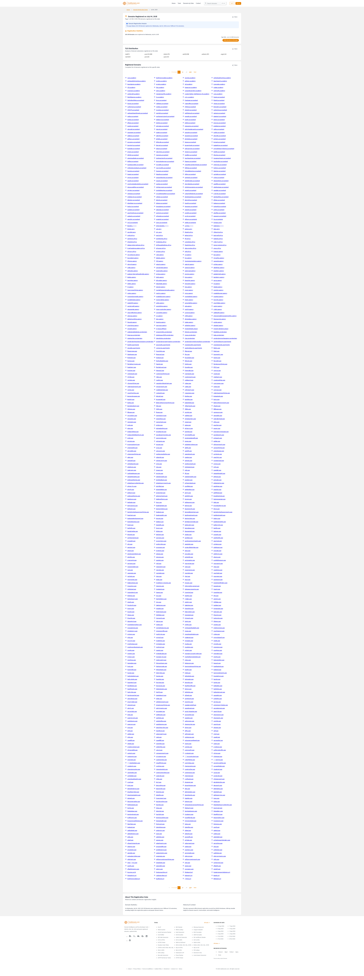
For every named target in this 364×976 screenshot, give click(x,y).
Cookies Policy (158, 969)
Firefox (231, 952)
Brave (219, 955)
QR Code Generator (163, 937)
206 (190, 72)
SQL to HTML (179, 947)
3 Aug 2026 (232, 931)
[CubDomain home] (131, 923)
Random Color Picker (163, 945)
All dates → (217, 943)
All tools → (207, 922)
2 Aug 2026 (220, 934)
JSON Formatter (198, 935)
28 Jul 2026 (232, 939)
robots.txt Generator (181, 937)
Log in (232, 3)
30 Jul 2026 (232, 936)
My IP (159, 927)
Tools (179, 3)
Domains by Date (188, 3)
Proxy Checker (179, 955)
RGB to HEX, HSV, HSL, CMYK (201, 945)
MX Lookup (196, 950)
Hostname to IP (180, 952)
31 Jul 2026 (220, 936)
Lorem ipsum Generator (200, 955)
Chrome (220, 952)
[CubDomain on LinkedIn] (146, 936)
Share (235, 17)
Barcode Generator (163, 955)
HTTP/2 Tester (161, 942)
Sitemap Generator (199, 927)
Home (173, 3)
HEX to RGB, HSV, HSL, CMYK (183, 945)
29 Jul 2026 (220, 939)
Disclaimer (166, 969)
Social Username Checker (164, 932)
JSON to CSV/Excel (180, 942)
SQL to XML (179, 950)
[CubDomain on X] (134, 936)
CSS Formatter (179, 935)
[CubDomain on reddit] (130, 940)
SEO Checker (179, 927)
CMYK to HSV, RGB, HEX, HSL (165, 947)
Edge (226, 952)
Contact (198, 3)
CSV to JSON (179, 940)
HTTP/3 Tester (179, 958)
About (129, 969)
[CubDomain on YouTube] (138, 936)
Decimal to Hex (198, 952)
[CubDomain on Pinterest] (142, 936)
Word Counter (161, 929)
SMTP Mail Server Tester (164, 958)
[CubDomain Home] (131, 3)
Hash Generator (180, 932)
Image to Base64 (198, 929)
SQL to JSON (161, 950)
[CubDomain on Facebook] (130, 936)
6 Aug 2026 (220, 928)
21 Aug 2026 (220, 926)
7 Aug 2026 (232, 926)
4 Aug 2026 (220, 931)
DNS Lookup (161, 952)
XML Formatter (198, 932)
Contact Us (174, 969)
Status (180, 969)
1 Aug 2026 (232, 934)
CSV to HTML (161, 940)
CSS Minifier (161, 935)
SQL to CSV (196, 947)
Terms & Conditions (147, 969)
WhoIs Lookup (179, 929)
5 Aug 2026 (232, 928)
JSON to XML (197, 942)
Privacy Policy (136, 969)
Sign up (238, 3)
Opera (236, 952)
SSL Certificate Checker (200, 937)
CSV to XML (197, 940)
